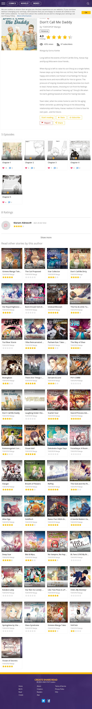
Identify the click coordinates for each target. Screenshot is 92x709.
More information (24, 16)
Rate (62, 117)
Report (47, 123)
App (38, 695)
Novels (24, 3)
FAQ (56, 692)
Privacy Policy (59, 689)
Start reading (47, 117)
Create (21, 695)
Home (21, 686)
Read (20, 692)
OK (86, 13)
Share (60, 123)
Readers (39, 692)
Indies (36, 3)
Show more (46, 237)
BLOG (20, 689)
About (39, 686)
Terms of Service (60, 686)
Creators (40, 689)
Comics (12, 3)
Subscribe (76, 117)
